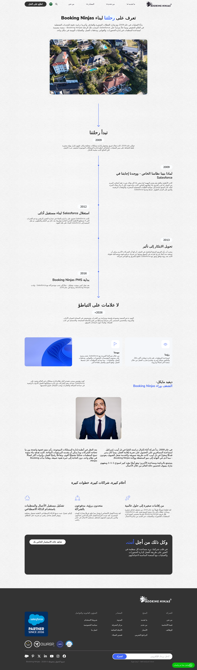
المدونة (119, 620)
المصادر (91, 4)
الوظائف (169, 630)
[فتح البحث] (56, 4)
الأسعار (144, 630)
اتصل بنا (94, 630)
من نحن (71, 4)
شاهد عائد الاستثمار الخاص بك (47, 541)
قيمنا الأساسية (167, 625)
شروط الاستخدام (90, 620)
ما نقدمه (132, 4)
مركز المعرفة (117, 625)
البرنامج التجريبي (141, 635)
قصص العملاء (117, 635)
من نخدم (111, 4)
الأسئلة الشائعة (116, 630)
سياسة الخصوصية (90, 625)
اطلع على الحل (35, 4)
